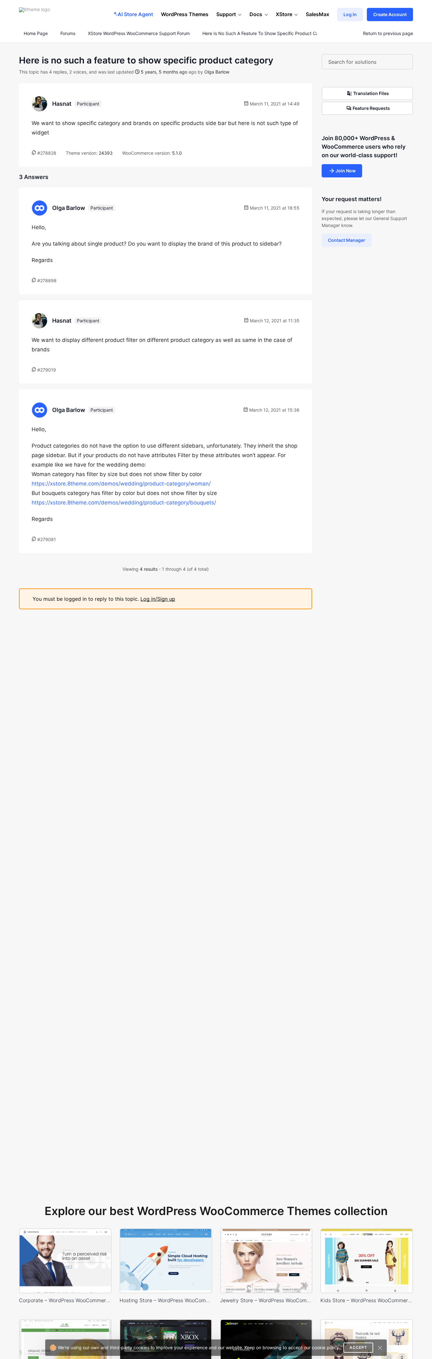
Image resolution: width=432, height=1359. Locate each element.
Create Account (390, 14)
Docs (256, 14)
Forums (67, 33)
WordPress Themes (184, 14)
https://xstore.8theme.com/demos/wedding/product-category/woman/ (121, 483)
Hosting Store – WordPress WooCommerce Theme (166, 1300)
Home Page (35, 33)
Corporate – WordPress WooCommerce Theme (65, 1300)
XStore (284, 14)
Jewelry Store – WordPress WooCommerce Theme (266, 1300)
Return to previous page (388, 33)
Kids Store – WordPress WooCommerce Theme (366, 1300)
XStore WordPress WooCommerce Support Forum (139, 33)
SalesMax (317, 14)
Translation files (371, 93)
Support (226, 14)
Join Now (346, 170)
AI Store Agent (135, 14)
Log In (350, 14)
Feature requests (371, 108)
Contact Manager (346, 240)
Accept (358, 1347)
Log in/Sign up (157, 599)
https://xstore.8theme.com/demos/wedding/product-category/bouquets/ (124, 502)
